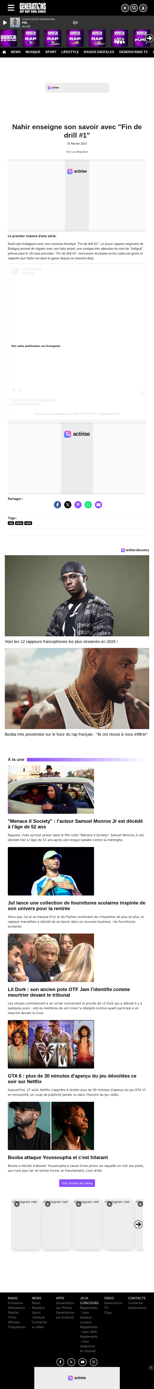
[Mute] (75, 23)
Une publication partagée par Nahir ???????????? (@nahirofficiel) (77, 413)
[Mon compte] (143, 8)
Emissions (15, 1303)
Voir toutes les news (77, 1183)
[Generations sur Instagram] (93, 1362)
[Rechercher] (134, 8)
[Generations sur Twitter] (71, 1362)
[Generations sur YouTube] (82, 1362)
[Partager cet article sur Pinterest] (77, 507)
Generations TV (133, 52)
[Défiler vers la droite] (138, 1224)
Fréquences (16, 1327)
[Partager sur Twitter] (66, 507)
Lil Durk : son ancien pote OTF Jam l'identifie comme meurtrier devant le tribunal (69, 992)
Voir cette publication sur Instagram (35, 346)
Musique (33, 52)
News (16, 52)
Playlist (13, 1312)
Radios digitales (99, 52)
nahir (28, 523)
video (19, 523)
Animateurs (16, 1308)
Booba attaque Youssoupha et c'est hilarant (58, 1157)
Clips (108, 1312)
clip (11, 523)
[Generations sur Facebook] (60, 1362)
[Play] (5, 22)
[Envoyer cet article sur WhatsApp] (87, 507)
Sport (51, 52)
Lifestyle (70, 52)
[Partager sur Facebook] (56, 507)
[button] (26, 1224)
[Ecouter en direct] (125, 8)
